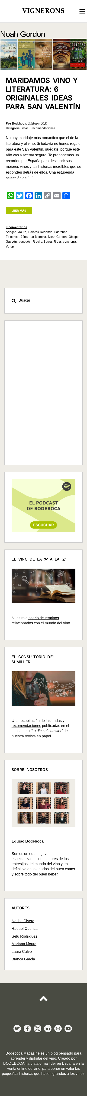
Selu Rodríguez (24, 936)
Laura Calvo (22, 952)
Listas (24, 128)
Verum (10, 246)
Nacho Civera (23, 921)
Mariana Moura (24, 944)
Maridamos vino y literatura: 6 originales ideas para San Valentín (43, 93)
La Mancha (38, 236)
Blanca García (23, 959)
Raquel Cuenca (25, 928)
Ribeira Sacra (42, 241)
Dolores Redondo (40, 232)
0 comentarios (16, 227)
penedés (25, 241)
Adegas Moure (16, 232)
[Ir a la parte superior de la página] (44, 997)
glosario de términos (42, 618)
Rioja (57, 241)
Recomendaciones (42, 128)
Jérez (25, 236)
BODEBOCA (14, 1063)
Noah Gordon (57, 236)
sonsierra (69, 241)
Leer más (19, 210)
